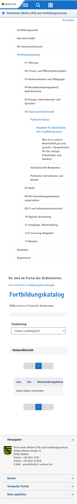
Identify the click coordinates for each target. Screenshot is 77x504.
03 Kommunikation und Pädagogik (45, 79)
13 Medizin (31, 241)
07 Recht (30, 188)
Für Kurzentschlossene (30, 46)
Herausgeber (14, 439)
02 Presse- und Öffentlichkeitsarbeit (45, 71)
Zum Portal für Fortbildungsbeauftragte (31, 285)
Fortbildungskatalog (28, 54)
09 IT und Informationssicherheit (43, 208)
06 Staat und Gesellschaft (39, 111)
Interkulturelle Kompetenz (45, 167)
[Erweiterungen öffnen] (50, 5)
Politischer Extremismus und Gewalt (46, 177)
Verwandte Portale (18, 486)
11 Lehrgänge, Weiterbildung (41, 224)
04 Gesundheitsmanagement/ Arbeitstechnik (41, 89)
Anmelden (68, 20)
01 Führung (31, 62)
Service (11, 478)
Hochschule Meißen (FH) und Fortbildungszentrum (37, 13)
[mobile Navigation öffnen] (25, 5)
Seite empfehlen (16, 494)
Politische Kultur (40, 119)
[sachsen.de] (9, 5)
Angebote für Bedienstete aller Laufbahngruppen (51, 129)
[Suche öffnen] (38, 5)
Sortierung (19, 324)
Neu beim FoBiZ (26, 38)
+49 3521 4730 (31, 457)
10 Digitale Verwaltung (38, 216)
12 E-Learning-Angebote (39, 233)
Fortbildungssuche (27, 30)
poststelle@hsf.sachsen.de (37, 464)
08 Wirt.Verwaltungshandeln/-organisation (42, 198)
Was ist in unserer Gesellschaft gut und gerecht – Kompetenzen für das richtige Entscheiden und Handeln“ (55, 149)
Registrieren (24, 258)
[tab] (38, 440)
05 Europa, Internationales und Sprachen (43, 101)
